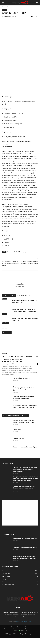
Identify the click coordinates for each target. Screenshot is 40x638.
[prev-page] (3, 327)
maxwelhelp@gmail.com (23, 622)
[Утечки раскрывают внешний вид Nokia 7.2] (6, 320)
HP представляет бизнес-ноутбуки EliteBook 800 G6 (29, 262)
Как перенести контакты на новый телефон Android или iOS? (10, 263)
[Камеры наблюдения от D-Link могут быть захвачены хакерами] (6, 398)
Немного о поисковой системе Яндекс (25, 447)
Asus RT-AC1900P (16, 251)
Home (3, 7)
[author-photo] (20, 281)
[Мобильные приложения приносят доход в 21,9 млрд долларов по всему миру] (6, 389)
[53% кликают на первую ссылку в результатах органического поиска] (6, 422)
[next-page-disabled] (6, 327)
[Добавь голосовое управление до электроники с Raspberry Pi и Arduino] (6, 558)
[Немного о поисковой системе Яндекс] (6, 449)
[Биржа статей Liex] (6, 440)
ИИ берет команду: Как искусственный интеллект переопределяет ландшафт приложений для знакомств (25, 478)
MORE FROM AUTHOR (23, 295)
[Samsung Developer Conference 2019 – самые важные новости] (6, 311)
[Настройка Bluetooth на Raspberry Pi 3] (6, 541)
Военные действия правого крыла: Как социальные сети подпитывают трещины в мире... (25, 469)
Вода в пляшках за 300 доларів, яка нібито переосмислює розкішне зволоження (24, 488)
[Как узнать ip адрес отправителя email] (6, 549)
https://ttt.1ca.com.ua (20, 286)
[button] (3, 2)
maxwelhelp (7, 16)
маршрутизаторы (26, 251)
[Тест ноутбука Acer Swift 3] (6, 380)
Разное (15, 630)
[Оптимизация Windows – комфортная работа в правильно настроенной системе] (6, 407)
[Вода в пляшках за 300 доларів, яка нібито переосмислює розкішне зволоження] (6, 488)
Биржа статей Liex (18, 438)
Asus (8, 251)
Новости (9, 7)
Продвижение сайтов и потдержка (13, 628)
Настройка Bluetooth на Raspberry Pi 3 (25, 538)
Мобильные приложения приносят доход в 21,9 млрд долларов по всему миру (25, 388)
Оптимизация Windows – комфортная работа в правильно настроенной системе (25, 407)
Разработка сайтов (22, 627)
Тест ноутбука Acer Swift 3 (21, 378)
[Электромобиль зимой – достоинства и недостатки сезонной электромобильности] (20, 346)
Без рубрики (5, 322)
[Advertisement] (20, 513)
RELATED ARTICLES (9, 295)
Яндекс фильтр (17, 429)
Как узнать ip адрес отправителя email (25, 547)
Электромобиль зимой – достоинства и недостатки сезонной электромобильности (20, 359)
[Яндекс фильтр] (6, 431)
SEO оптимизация (30, 628)
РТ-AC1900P (5, 254)
